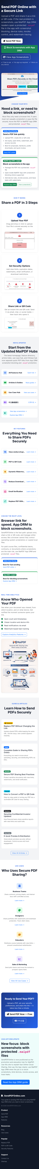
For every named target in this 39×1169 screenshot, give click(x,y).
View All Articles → (19, 853)
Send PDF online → (9, 567)
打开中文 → (32, 402)
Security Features (7, 1148)
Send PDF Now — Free (21, 1014)
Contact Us (5, 1158)
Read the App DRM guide (15, 1082)
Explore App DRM (10, 184)
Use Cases (4, 1133)
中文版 (21, 1021)
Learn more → (31, 452)
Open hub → (31, 373)
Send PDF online (9, 152)
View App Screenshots (17, 57)
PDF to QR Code (6, 1145)
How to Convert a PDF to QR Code (19, 794)
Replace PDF (5, 1142)
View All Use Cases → (19, 981)
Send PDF (4, 1114)
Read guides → (31, 382)
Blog (2, 1130)
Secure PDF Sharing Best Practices (19, 774)
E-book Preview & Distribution (17, 836)
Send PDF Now (13, 41)
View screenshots (24, 184)
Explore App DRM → (17, 415)
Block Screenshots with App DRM (21, 49)
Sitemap (4, 1161)
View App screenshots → (18, 411)
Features (4, 1120)
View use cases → (30, 392)
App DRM (4, 1117)
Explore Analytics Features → (14, 634)
